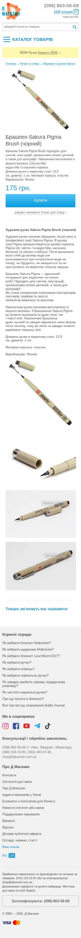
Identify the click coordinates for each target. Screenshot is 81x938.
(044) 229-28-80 (26, 878)
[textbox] (37, 27)
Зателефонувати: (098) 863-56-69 (40, 901)
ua (11, 855)
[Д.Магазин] (11, 11)
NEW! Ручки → (40, 52)
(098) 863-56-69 (61, 5)
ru (4, 855)
